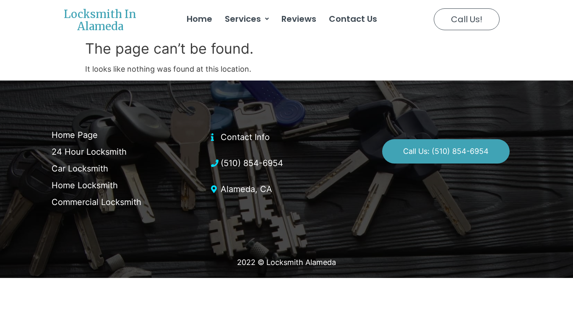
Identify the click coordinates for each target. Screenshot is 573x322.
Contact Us (353, 19)
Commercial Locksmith (96, 202)
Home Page (75, 135)
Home (199, 19)
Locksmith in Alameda (100, 20)
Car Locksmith (80, 169)
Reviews (298, 19)
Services (243, 19)
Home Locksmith (85, 185)
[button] (467, 19)
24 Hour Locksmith (89, 152)
